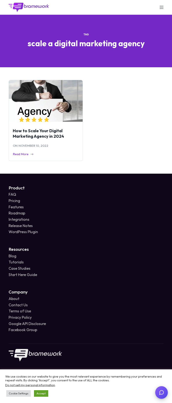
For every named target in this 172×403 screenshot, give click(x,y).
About (14, 298)
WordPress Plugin (23, 231)
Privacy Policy (20, 317)
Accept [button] (41, 393)
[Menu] (161, 7)
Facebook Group (23, 329)
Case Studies (19, 268)
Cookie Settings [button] (18, 393)
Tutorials (16, 262)
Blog (12, 256)
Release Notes (21, 225)
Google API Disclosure (27, 323)
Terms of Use (20, 311)
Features (16, 207)
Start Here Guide (23, 274)
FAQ (12, 194)
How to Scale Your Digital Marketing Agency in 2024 (38, 133)
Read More (21, 154)
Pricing (14, 200)
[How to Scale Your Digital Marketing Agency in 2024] (46, 101)
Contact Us (18, 305)
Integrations (19, 219)
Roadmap (17, 213)
